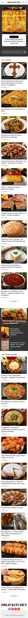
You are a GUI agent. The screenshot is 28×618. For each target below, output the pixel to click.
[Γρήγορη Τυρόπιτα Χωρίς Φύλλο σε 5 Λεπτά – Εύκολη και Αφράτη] (14, 203)
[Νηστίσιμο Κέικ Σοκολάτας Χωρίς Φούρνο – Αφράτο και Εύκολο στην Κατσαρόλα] (14, 281)
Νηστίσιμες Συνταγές (8, 77)
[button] (10, 49)
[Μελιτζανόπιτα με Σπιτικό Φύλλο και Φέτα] (14, 98)
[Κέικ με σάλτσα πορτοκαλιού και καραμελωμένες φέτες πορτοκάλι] (5, 332)
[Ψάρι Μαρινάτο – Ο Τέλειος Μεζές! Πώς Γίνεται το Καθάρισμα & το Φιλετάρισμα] (14, 521)
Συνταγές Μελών (7, 503)
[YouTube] (15, 609)
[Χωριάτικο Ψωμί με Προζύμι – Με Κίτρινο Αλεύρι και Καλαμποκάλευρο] (14, 229)
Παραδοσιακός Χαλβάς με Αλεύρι (12, 507)
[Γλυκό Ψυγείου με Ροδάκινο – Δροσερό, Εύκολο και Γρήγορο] (14, 255)
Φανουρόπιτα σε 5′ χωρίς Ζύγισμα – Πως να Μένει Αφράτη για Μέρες (17, 344)
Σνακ (5, 397)
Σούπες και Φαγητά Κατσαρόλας (10, 423)
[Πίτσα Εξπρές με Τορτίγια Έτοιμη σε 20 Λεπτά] (14, 391)
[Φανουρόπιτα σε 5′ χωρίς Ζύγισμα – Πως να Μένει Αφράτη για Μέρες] (5, 345)
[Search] (26, 2)
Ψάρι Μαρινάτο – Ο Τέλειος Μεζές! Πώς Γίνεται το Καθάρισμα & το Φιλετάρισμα (12, 533)
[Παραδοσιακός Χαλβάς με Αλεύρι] (14, 497)
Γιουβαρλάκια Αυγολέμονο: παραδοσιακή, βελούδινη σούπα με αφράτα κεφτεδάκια (13, 429)
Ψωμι (5, 235)
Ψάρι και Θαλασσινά (8, 527)
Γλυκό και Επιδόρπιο (8, 183)
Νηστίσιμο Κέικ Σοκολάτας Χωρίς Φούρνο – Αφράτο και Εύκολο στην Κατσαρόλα (12, 293)
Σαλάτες (5, 371)
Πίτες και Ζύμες (14, 36)
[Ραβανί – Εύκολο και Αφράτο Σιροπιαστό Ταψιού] (14, 176)
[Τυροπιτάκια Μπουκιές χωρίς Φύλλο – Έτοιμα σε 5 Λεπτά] (14, 445)
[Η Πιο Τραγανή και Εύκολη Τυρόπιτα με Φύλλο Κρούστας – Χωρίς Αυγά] (14, 20)
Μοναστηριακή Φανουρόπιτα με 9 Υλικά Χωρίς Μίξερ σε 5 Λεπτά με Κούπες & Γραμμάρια (12, 83)
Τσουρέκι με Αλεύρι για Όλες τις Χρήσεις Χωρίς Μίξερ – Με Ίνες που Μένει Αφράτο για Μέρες (13, 561)
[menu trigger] (3, 2)
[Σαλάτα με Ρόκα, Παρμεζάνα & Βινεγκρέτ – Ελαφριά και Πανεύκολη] (14, 365)
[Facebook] (9, 609)
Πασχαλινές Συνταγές (8, 555)
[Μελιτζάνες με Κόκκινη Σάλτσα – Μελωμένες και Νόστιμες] (14, 124)
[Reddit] (18, 609)
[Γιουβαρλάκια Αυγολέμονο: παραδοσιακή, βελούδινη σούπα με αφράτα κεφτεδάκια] (14, 417)
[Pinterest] (12, 609)
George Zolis (4, 87)
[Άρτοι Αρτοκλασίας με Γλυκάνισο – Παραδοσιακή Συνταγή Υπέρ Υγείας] (14, 471)
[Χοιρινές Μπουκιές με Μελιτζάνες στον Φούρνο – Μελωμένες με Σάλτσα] (14, 150)
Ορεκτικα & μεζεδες (8, 318)
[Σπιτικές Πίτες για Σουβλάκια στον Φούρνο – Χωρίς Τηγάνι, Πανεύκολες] (14, 577)
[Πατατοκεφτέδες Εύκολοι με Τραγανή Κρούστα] (14, 316)
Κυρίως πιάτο (6, 131)
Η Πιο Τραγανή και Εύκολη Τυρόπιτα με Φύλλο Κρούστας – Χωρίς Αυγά (14, 41)
